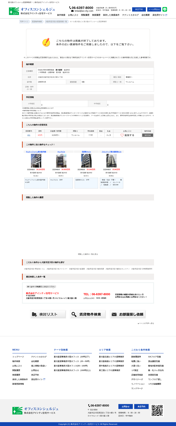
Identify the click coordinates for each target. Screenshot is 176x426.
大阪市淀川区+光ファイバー (57, 269)
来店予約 (139, 9)
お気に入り (73, 15)
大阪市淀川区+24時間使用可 (141, 269)
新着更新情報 (18, 384)
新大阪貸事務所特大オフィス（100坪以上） (73, 370)
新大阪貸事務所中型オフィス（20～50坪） (72, 361)
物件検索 (16, 361)
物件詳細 (148, 135)
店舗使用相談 (137, 375)
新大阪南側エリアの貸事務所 (111, 361)
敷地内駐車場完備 (156, 366)
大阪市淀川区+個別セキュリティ (118, 269)
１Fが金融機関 (154, 384)
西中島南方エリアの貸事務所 (111, 366)
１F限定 (134, 370)
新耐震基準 (136, 357)
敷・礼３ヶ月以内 (156, 370)
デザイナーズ (137, 379)
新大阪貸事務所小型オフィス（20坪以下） (72, 357)
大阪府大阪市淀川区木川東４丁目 (50, 77)
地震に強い (136, 361)
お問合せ (35, 370)
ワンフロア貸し (155, 379)
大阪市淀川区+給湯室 (77, 269)
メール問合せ (154, 9)
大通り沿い (136, 366)
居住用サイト (158, 15)
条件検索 (61, 15)
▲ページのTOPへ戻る (146, 323)
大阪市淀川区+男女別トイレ (34, 269)
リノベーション (138, 384)
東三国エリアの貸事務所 (109, 370)
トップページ (18, 357)
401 (28, 135)
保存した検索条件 (111, 15)
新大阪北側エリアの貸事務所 (111, 357)
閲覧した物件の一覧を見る (88, 254)
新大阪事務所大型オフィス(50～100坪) (71, 366)
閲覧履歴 (85, 15)
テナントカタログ (130, 15)
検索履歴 (96, 15)
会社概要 (145, 15)
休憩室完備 (153, 375)
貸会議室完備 (154, 361)
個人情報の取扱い (39, 366)
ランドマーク (137, 388)
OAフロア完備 (154, 357)
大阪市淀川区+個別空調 (95, 269)
